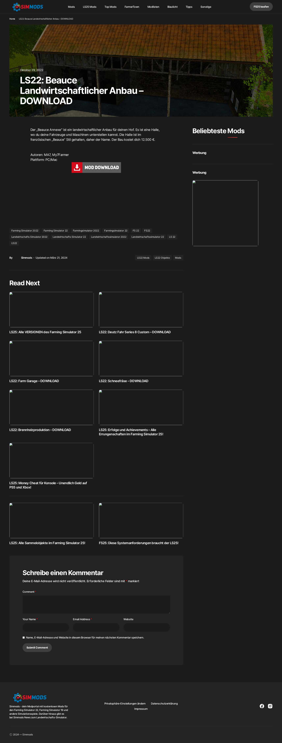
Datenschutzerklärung (164, 703)
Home (12, 18)
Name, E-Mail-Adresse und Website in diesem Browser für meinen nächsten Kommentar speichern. (85, 637)
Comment (29, 591)
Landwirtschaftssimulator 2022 (108, 236)
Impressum (141, 708)
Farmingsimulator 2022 (86, 230)
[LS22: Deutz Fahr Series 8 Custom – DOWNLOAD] (141, 309)
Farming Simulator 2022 (24, 230)
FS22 (147, 230)
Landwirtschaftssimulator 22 (148, 236)
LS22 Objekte (162, 257)
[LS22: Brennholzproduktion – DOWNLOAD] (51, 407)
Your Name (30, 619)
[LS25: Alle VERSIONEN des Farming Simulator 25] (51, 309)
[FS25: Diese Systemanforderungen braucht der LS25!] (141, 520)
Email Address (82, 619)
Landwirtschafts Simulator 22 (69, 236)
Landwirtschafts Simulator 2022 (29, 236)
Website (128, 619)
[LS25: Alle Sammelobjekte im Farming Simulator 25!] (51, 520)
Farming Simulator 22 (56, 230)
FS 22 (136, 230)
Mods (178, 257)
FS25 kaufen (261, 6)
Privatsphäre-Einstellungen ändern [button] (125, 703)
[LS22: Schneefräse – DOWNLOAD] (141, 358)
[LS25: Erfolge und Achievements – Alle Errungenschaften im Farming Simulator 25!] (141, 407)
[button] (235, 6)
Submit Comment (37, 647)
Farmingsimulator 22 (115, 230)
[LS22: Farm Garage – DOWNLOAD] (51, 358)
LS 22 (172, 236)
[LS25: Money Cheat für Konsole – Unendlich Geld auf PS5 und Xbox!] (51, 460)
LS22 (14, 243)
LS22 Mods (143, 257)
